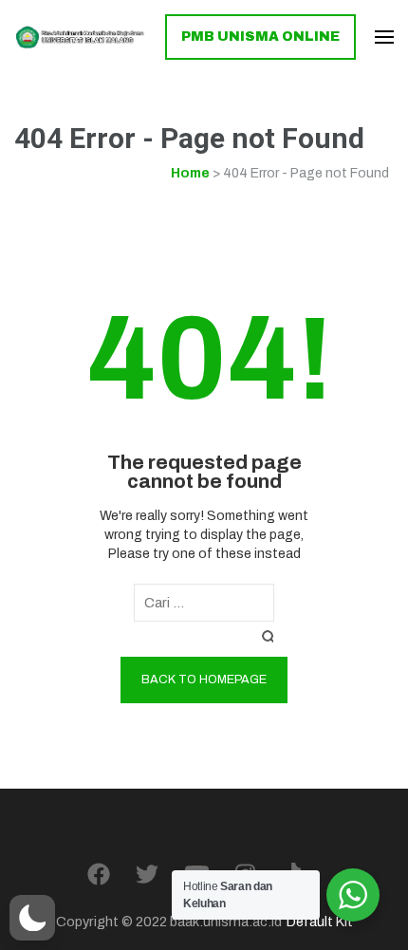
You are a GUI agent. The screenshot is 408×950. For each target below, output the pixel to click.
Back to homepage (204, 679)
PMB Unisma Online (260, 36)
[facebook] (98, 875)
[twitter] (147, 875)
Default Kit (320, 921)
